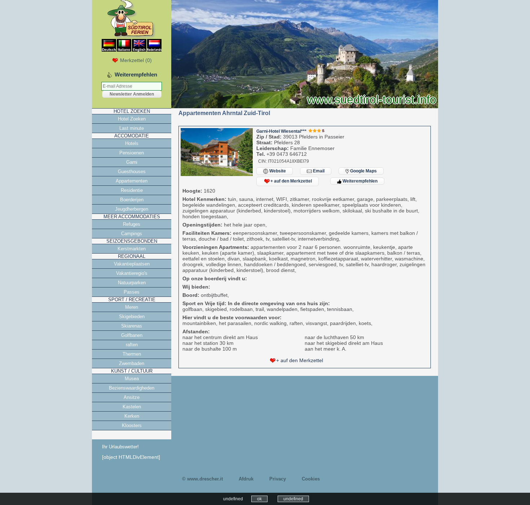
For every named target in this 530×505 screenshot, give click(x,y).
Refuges (131, 224)
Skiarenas (131, 326)
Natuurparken (132, 282)
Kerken (131, 416)
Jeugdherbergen (131, 209)
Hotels (131, 143)
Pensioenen (131, 152)
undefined (293, 498)
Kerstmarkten (132, 248)
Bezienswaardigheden (131, 388)
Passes (132, 292)
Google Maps (363, 171)
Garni (131, 162)
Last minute (131, 128)
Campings (131, 233)
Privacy (277, 479)
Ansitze (132, 397)
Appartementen (131, 181)
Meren (131, 307)
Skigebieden (132, 316)
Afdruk (246, 479)
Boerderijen (131, 199)
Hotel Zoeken (132, 119)
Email (318, 171)
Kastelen (132, 406)
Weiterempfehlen (359, 181)
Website (277, 171)
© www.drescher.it (202, 479)
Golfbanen (131, 335)
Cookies (311, 479)
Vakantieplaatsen (132, 264)
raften (132, 344)
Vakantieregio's (131, 273)
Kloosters (132, 425)
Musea (132, 378)
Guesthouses (132, 171)
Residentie (132, 190)
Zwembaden (131, 363)
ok (259, 498)
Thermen (132, 354)
